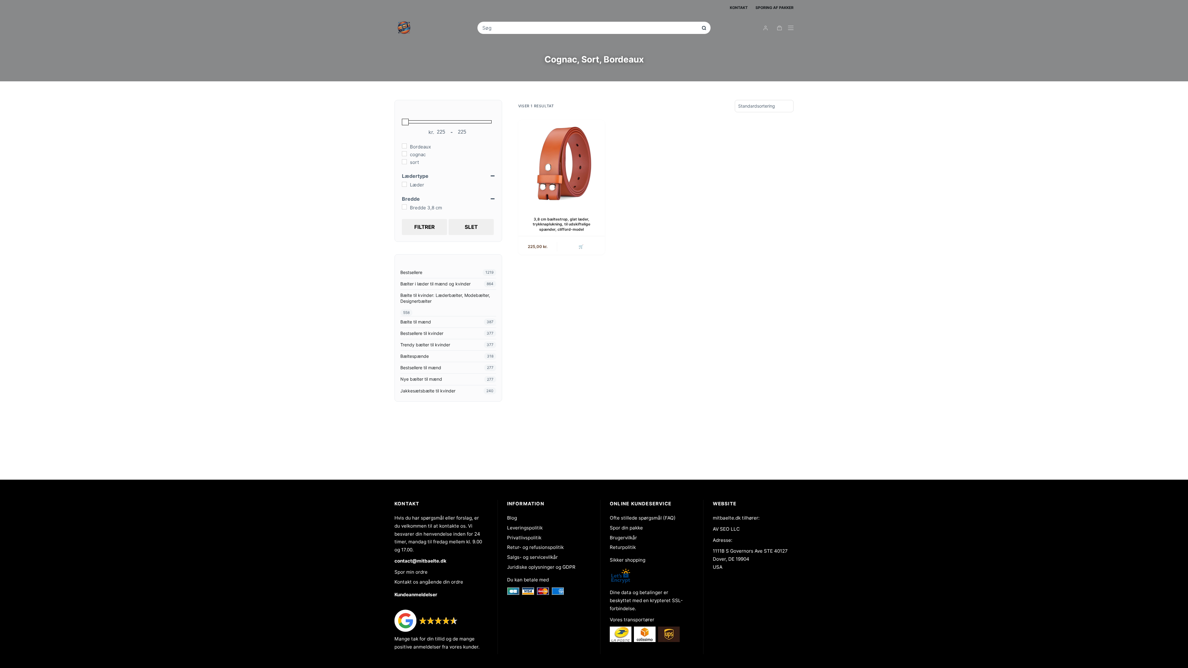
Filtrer (424, 227)
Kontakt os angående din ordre (428, 582)
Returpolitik (623, 547)
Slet (471, 227)
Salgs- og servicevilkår (532, 557)
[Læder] (404, 184)
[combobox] (590, 28)
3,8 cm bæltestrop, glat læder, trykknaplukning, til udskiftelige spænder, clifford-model (561, 224)
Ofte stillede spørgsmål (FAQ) (643, 518)
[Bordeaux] (404, 145)
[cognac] (404, 153)
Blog (512, 518)
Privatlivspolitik (524, 538)
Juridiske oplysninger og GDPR (541, 567)
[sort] (404, 161)
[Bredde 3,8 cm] (404, 206)
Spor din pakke (626, 528)
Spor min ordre (411, 572)
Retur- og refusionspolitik (535, 547)
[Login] (765, 28)
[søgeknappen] (704, 28)
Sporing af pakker (774, 7)
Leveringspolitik (525, 528)
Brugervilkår (623, 538)
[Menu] (791, 28)
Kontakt (739, 7)
